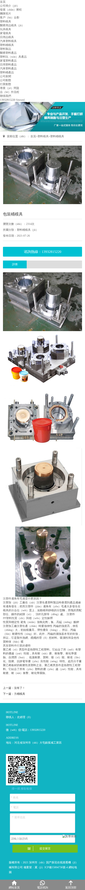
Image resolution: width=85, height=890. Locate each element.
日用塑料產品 (8, 64)
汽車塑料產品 (8, 68)
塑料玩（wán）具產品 (13, 56)
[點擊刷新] (69, 836)
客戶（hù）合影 (9, 17)
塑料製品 (5, 48)
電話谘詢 (42, 887)
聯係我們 (5, 95)
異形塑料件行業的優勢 (17, 645)
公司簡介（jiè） (9, 5)
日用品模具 (7, 37)
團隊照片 (5, 13)
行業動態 (5, 84)
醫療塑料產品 (8, 52)
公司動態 (5, 80)
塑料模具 (5, 21)
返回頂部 (70, 887)
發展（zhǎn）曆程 (11, 9)
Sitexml (20, 99)
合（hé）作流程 (9, 92)
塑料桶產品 (7, 72)
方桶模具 (19, 693)
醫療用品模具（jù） (12, 25)
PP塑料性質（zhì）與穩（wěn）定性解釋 (28, 618)
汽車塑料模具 (8, 41)
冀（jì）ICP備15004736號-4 (51, 867)
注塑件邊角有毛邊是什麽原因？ (22, 598)
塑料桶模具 (7, 45)
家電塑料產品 (8, 60)
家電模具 (5, 33)
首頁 (3, 1)
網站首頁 (14, 887)
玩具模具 (5, 29)
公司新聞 (5, 76)
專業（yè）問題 (9, 88)
